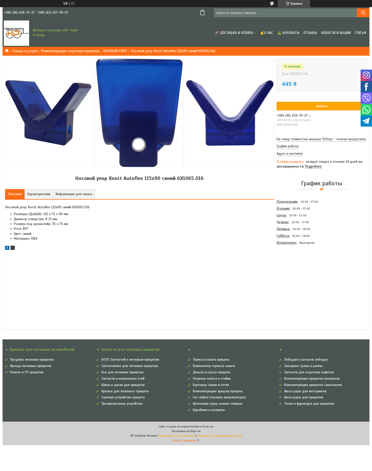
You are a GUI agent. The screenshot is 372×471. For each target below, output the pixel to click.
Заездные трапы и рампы (303, 366)
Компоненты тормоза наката (214, 366)
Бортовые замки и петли (211, 385)
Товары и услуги (24, 51)
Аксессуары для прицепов (303, 397)
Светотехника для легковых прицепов (129, 366)
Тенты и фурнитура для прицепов (309, 404)
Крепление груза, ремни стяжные (217, 404)
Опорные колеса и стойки (212, 379)
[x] (13, 249)
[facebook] (7, 249)
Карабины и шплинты (209, 410)
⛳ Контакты (288, 33)
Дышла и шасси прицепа (211, 372)
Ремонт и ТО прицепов (27, 372)
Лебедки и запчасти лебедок (306, 360)
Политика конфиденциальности (219, 435)
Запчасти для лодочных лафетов (309, 372)
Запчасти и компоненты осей (122, 379)
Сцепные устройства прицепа (123, 397)
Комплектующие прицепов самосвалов (313, 385)
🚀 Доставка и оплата (234, 33)
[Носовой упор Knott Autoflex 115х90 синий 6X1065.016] (294, 273)
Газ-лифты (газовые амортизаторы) (219, 397)
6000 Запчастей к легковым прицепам (130, 360)
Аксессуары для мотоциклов (305, 391)
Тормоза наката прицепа (211, 360)
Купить (321, 106)
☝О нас (266, 33)
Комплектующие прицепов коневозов (312, 379)
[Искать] (363, 12)
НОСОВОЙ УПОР (115, 51)
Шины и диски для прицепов (123, 385)
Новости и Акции (336, 33)
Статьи (360, 33)
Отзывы (310, 33)
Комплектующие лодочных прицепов (70, 51)
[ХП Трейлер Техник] (16, 33)
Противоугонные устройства (122, 404)
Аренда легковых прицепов (30, 366)
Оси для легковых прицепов (122, 372)
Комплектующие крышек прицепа (218, 391)
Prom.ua (207, 426)
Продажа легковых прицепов (32, 360)
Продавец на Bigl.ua (186, 431)
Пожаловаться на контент (176, 435)
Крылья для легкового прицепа (125, 391)
